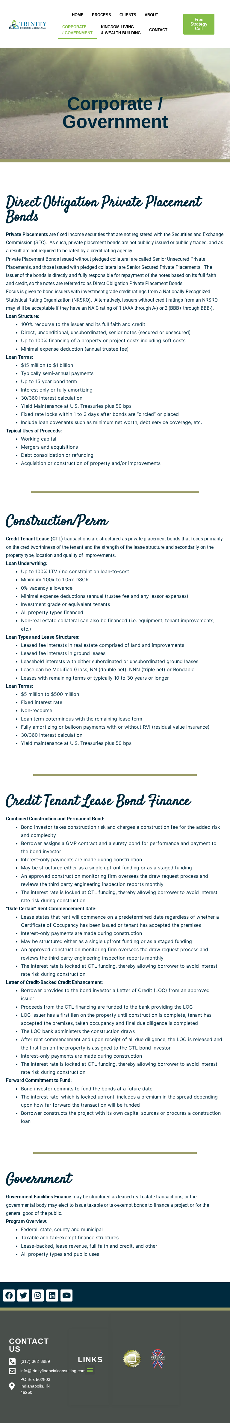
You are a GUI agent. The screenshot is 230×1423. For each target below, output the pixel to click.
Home (78, 15)
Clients (127, 15)
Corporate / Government (77, 30)
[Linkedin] (52, 1295)
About (151, 15)
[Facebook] (9, 1295)
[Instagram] (38, 1295)
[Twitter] (23, 1295)
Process (101, 15)
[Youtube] (66, 1295)
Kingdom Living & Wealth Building (121, 30)
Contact (158, 30)
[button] (198, 24)
